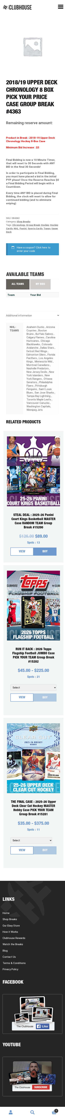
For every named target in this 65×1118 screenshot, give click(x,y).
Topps (47, 228)
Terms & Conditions (14, 963)
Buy (44, 551)
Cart (50, 1109)
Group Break (33, 225)
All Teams (18, 284)
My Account (11, 1112)
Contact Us (9, 956)
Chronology (18, 225)
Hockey (45, 225)
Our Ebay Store (11, 925)
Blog (5, 950)
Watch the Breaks (13, 944)
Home (6, 913)
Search (32, 1112)
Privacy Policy (10, 969)
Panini (23, 228)
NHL (16, 228)
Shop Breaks (23, 221)
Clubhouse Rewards (14, 938)
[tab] (32, 315)
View (22, 551)
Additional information (19, 315)
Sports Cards (35, 228)
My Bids (40, 284)
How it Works (10, 931)
